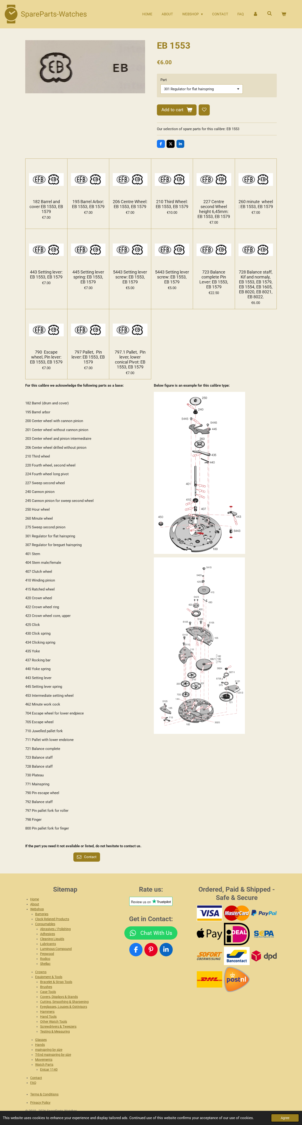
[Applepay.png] (209, 934)
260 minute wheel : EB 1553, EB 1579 (256, 204)
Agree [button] (285, 1118)
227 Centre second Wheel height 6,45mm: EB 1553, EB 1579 (213, 209)
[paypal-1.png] (263, 913)
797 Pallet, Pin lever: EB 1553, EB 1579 (88, 357)
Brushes (46, 987)
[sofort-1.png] (209, 956)
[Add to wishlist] (204, 109)
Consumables (45, 924)
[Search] (269, 13)
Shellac (45, 964)
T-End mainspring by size (53, 1055)
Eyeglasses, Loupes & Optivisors (63, 1007)
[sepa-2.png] (263, 934)
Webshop (37, 909)
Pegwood (47, 954)
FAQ (33, 1083)
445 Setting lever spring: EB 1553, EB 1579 (88, 276)
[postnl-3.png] (236, 979)
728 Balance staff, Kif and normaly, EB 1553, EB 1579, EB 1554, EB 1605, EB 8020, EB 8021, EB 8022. (256, 284)
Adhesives (47, 934)
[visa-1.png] (209, 913)
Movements (43, 1059)
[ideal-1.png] (236, 934)
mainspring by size (48, 1050)
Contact (36, 1078)
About (34, 904)
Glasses (41, 1040)
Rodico (45, 959)
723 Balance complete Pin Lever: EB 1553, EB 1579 (213, 279)
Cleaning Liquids (52, 939)
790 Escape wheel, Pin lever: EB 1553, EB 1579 (46, 357)
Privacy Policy (40, 1102)
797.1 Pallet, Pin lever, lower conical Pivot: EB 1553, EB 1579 (130, 359)
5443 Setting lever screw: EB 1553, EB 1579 (130, 276)
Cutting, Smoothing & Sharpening (64, 1002)
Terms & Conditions (44, 1094)
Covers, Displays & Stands (59, 997)
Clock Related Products (52, 919)
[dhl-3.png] (209, 979)
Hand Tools (48, 1016)
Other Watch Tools (53, 1021)
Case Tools (48, 992)
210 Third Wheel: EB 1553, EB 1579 (172, 204)
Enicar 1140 (49, 1069)
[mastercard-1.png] (236, 913)
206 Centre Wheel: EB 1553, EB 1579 (130, 204)
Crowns (40, 972)
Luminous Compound (56, 949)
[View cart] (283, 14)
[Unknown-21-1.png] (236, 956)
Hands (40, 1045)
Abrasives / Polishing (55, 929)
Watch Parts (44, 1064)
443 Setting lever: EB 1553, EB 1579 (46, 274)
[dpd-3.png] (263, 956)
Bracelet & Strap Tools (56, 982)
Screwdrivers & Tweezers (58, 1026)
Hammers (47, 1012)
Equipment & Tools (48, 977)
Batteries (41, 914)
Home (34, 899)
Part (163, 80)
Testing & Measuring (55, 1031)
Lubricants (48, 944)
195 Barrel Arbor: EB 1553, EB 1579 (88, 204)
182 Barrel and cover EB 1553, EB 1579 (46, 206)
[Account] (255, 14)
